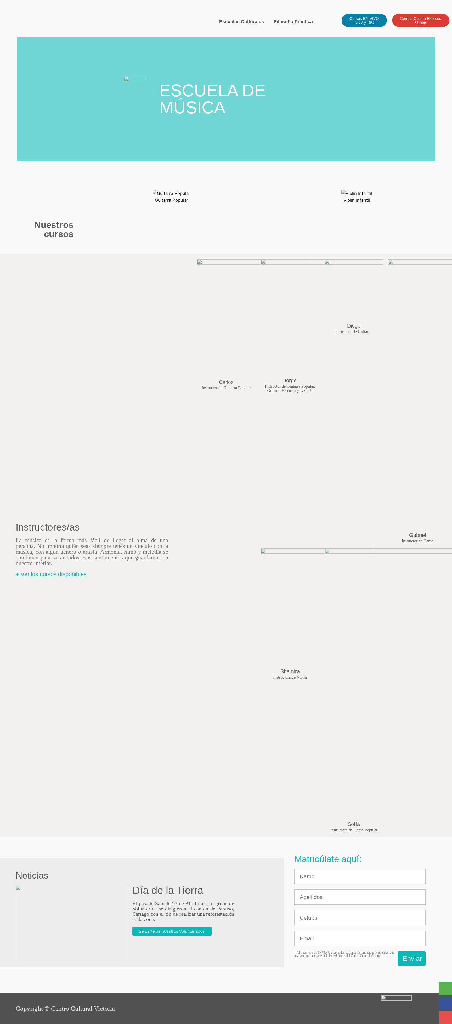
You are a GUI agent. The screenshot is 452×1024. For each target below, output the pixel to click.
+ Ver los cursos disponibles (51, 574)
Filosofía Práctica (293, 21)
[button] (83, 197)
